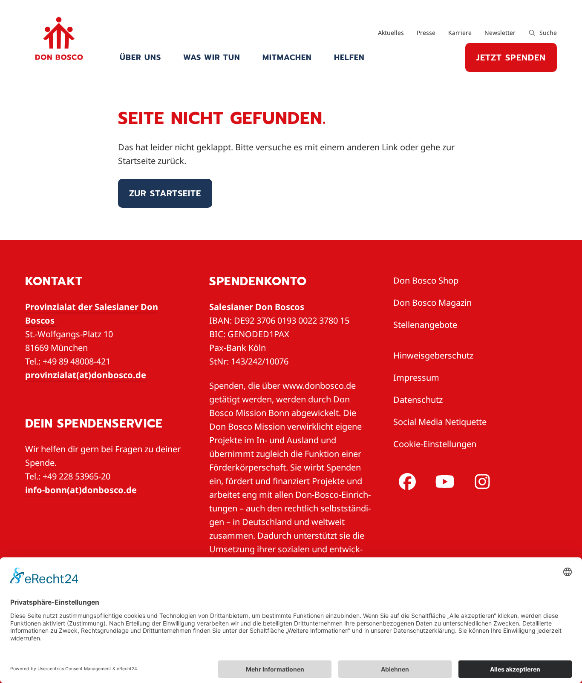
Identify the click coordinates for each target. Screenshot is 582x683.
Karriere (460, 33)
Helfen (349, 57)
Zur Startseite (165, 193)
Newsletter (500, 33)
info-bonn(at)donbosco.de (81, 490)
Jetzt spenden (511, 57)
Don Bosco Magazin (432, 302)
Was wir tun (211, 57)
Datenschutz (418, 399)
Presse (426, 33)
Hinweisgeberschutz (433, 355)
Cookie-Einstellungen (434, 444)
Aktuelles (391, 33)
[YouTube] (443, 481)
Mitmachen (287, 57)
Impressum (416, 377)
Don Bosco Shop (425, 280)
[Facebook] (405, 481)
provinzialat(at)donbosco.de (85, 375)
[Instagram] (480, 481)
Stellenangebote (425, 324)
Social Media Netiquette (440, 422)
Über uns (140, 57)
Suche (547, 33)
